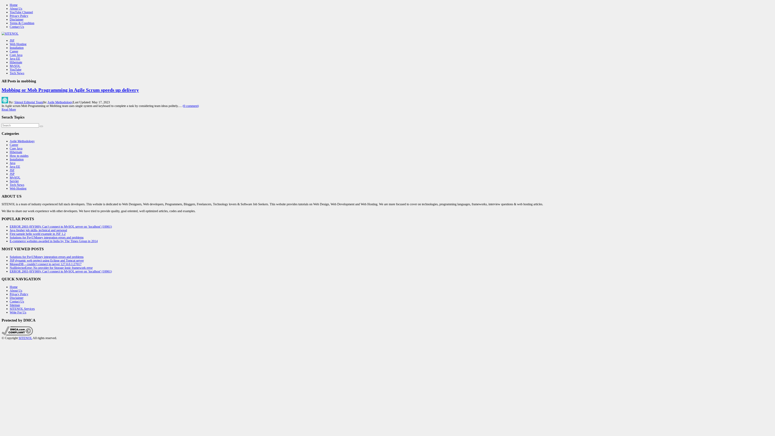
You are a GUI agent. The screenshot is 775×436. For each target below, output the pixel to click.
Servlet (14, 181)
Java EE (15, 58)
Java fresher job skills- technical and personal (38, 230)
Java (12, 163)
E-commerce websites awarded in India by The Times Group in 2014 (54, 241)
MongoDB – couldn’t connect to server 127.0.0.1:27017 (46, 264)
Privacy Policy (19, 16)
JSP (12, 174)
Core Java (16, 55)
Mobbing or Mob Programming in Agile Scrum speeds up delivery (70, 90)
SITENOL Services (22, 308)
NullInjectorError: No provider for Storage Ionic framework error (51, 267)
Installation (17, 47)
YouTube (15, 69)
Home (14, 5)
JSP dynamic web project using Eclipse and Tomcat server (47, 260)
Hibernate (16, 62)
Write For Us (18, 312)
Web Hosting (18, 44)
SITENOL (25, 338)
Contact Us (17, 26)
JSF (12, 40)
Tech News (17, 73)
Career (14, 51)
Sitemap (15, 305)
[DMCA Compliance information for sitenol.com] (17, 334)
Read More (9, 109)
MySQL (15, 66)
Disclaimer (16, 19)
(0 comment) (191, 106)
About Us (16, 8)
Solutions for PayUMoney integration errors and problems (47, 237)
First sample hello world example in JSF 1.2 (38, 234)
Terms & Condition (22, 23)
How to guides (19, 155)
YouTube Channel (21, 12)
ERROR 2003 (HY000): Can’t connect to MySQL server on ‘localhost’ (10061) (61, 226)
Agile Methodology (59, 102)
